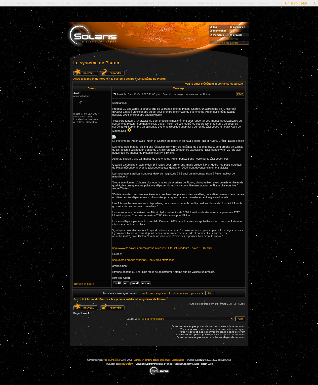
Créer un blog (178, 359)
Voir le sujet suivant (230, 83)
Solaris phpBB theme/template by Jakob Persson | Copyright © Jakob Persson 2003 (174, 363)
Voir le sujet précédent (199, 83)
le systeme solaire (122, 78)
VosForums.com (111, 359)
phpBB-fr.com (126, 363)
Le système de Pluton (96, 62)
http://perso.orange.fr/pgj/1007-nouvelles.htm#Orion (143, 259)
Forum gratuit (164, 359)
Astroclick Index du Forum (90, 78)
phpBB (200, 359)
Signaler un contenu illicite (145, 359)
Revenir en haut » (84, 283)
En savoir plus (296, 3)
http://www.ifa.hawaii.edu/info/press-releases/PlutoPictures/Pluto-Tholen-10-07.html (162, 247)
